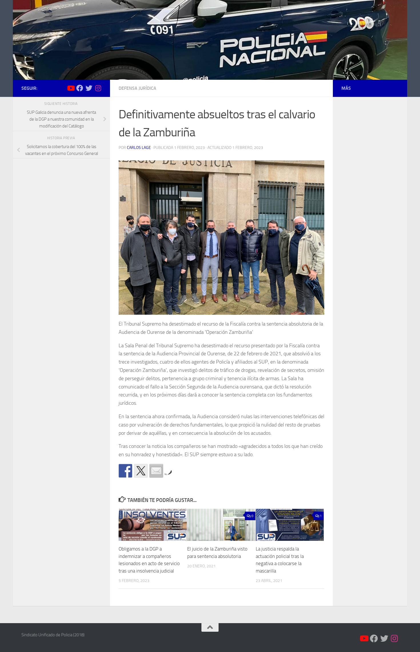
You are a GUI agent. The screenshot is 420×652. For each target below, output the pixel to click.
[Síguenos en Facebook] (79, 88)
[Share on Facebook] (125, 471)
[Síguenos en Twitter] (88, 88)
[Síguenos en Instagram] (98, 88)
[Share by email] (156, 471)
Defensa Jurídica (137, 88)
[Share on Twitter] (141, 471)
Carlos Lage (139, 147)
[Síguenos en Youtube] (70, 88)
